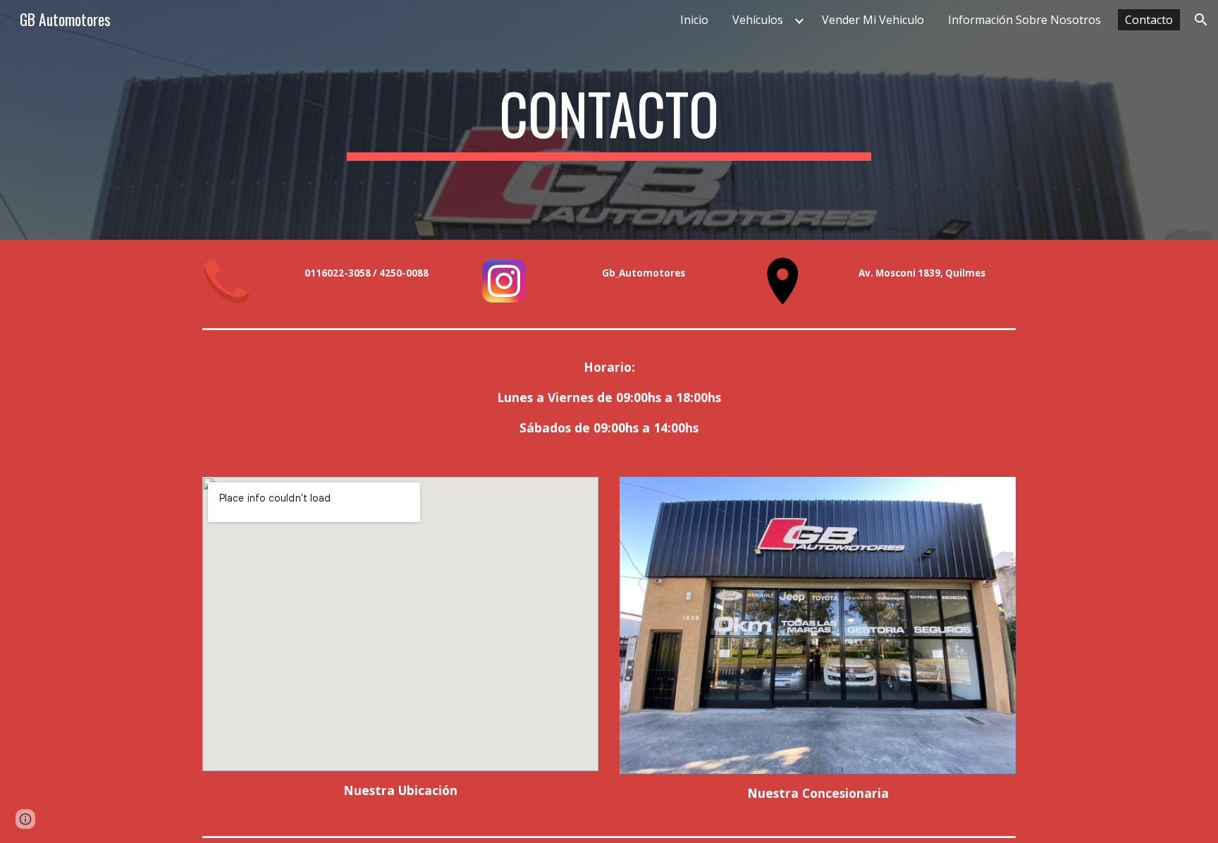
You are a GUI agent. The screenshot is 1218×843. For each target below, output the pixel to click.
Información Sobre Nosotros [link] (1024, 20)
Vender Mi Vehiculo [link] (873, 20)
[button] (1201, 20)
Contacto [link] (1149, 20)
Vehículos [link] (757, 20)
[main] (609, 119)
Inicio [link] (694, 20)
